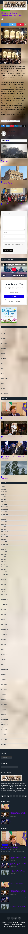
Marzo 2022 (4, 619)
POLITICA (3, 383)
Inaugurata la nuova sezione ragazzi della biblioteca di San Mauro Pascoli (14, 204)
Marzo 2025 (4, 529)
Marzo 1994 (4, 742)
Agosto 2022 (4, 606)
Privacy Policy (13, 301)
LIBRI (2, 365)
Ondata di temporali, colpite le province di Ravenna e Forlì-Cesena (14, 477)
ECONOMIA (3, 348)
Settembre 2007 (4, 732)
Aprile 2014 (3, 709)
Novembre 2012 (4, 719)
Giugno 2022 (4, 611)
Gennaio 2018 (4, 692)
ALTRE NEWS (4, 330)
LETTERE (3, 363)
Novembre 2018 (4, 687)
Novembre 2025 (4, 509)
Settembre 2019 (4, 672)
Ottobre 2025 (4, 511)
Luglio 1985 (3, 744)
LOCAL (2, 368)
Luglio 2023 (3, 579)
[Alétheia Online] (15, 5)
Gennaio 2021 (4, 651)
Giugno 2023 (4, 581)
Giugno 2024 (4, 551)
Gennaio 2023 (4, 594)
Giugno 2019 (4, 677)
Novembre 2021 (4, 629)
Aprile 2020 (3, 662)
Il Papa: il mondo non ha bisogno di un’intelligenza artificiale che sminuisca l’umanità (13, 437)
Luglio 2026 (3, 489)
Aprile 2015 (3, 707)
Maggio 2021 (4, 644)
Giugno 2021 (4, 641)
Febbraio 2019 (4, 682)
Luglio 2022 (3, 609)
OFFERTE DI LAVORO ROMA (7, 380)
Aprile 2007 (3, 734)
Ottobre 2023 (4, 571)
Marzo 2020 (4, 664)
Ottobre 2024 (4, 541)
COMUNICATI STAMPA (5, 335)
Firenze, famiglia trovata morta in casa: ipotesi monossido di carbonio (13, 182)
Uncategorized (4, 393)
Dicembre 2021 (4, 626)
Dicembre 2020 (4, 654)
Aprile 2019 (3, 679)
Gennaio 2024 (4, 564)
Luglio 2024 (3, 549)
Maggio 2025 (4, 524)
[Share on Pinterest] (20, 24)
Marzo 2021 (4, 649)
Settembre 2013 (4, 712)
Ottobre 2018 (4, 689)
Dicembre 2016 (4, 697)
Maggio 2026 (4, 494)
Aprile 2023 (3, 586)
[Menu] (2, 5)
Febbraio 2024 (4, 561)
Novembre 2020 (4, 657)
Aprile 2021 (3, 646)
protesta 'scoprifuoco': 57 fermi (13, 120)
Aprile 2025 (3, 526)
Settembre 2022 (4, 604)
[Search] (26, 5)
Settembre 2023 (4, 574)
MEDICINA (3, 370)
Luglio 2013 (3, 714)
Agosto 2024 (4, 546)
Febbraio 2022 (4, 621)
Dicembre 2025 (4, 506)
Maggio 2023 (4, 584)
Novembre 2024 (4, 539)
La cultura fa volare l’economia (9, 418)
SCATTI (2, 391)
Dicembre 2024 (4, 536)
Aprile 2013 (3, 717)
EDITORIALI (3, 350)
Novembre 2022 (4, 599)
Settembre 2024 (4, 544)
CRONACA (3, 338)
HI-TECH (3, 353)
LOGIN (23, 926)
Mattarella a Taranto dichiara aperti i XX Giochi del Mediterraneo (13, 457)
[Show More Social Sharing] (25, 24)
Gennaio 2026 (4, 504)
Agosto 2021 (4, 636)
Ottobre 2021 (4, 631)
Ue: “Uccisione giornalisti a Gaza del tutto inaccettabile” (11, 161)
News (2, 375)
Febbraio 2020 (4, 667)
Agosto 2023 (4, 576)
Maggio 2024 (4, 554)
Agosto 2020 (4, 659)
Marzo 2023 (4, 589)
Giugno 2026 (4, 491)
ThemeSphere (22, 929)
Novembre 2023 (4, 569)
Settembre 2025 (4, 514)
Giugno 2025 (4, 521)
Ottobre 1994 (4, 739)
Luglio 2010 (3, 727)
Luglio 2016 (3, 699)
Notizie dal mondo (5, 378)
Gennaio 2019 (4, 684)
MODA (2, 373)
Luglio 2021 (3, 639)
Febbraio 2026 (4, 501)
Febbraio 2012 (4, 724)
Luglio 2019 (3, 674)
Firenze (3, 120)
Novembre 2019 (4, 669)
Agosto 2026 (4, 486)
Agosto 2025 (4, 516)
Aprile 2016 (3, 702)
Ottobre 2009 (4, 729)
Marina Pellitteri (9, 19)
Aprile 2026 (3, 496)
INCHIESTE (3, 358)
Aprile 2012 (3, 722)
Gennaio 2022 (4, 624)
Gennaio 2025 (4, 534)
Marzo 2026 (4, 499)
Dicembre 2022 (4, 596)
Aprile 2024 (3, 556)
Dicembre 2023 (4, 566)
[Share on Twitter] (5, 24)
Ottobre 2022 (4, 601)
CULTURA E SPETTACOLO (6, 340)
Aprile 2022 (3, 616)
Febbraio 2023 (4, 591)
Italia (2, 360)
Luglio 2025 (3, 519)
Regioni (3, 386)
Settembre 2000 (4, 737)
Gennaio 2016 (4, 704)
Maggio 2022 (4, 614)
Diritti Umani (4, 343)
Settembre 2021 (4, 634)
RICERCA (3, 388)
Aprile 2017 (3, 694)
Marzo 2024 (4, 559)
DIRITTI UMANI (4, 345)
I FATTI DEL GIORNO (5, 355)
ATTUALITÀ (3, 333)
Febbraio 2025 (4, 531)
